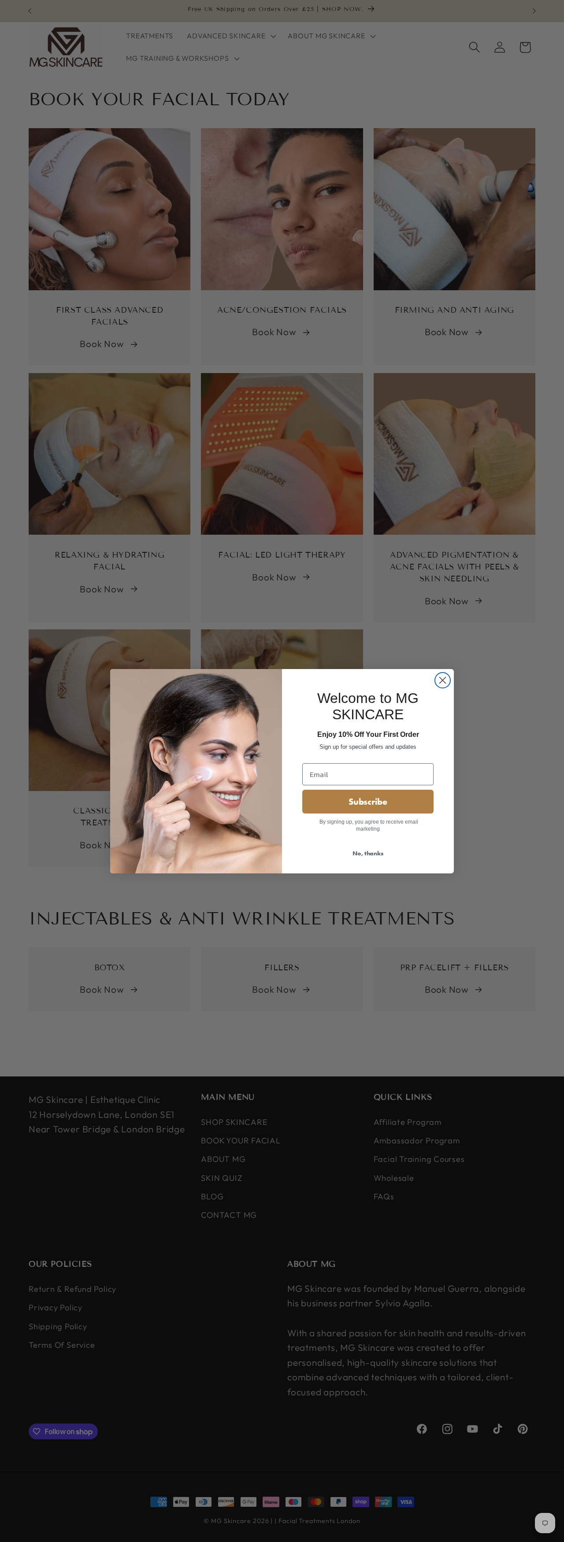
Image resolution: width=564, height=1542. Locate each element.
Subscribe (368, 801)
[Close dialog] (442, 680)
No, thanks (367, 853)
